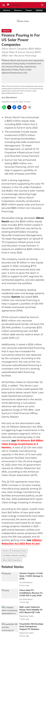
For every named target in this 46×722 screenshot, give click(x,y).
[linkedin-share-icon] (19, 108)
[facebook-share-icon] (14, 108)
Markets (6, 10)
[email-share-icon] (24, 108)
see (14, 440)
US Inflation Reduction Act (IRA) (14, 555)
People (29, 10)
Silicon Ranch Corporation (12, 560)
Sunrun (23, 551)
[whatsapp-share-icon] (4, 108)
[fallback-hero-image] (10, 576)
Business (18, 10)
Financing (15, 551)
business (6, 551)
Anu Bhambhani (9, 97)
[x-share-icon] (9, 108)
